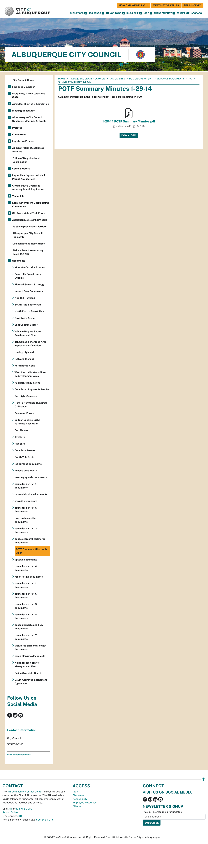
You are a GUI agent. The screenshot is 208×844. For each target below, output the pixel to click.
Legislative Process (23, 141)
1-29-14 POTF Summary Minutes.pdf (128, 121)
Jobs (146, 13)
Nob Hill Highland (25, 297)
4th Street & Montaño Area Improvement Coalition (30, 343)
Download (128, 135)
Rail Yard (20, 443)
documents (117, 78)
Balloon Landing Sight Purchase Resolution (27, 421)
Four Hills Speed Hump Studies (28, 276)
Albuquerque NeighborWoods (29, 219)
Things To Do (114, 13)
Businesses (76, 13)
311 (10, 808)
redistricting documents (29, 576)
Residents (94, 13)
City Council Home (23, 80)
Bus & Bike (132, 13)
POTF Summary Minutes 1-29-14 (31, 551)
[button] (183, 13)
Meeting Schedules (23, 110)
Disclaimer (79, 795)
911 (20, 816)
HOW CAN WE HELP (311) (133, 5)
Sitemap (77, 806)
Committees (19, 134)
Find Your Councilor (23, 86)
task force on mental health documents (30, 647)
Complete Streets (25, 450)
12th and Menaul (24, 358)
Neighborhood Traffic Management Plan (27, 664)
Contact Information (22, 730)
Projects (17, 127)
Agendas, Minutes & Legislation (30, 103)
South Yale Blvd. (24, 457)
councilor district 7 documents (26, 637)
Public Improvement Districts (29, 226)
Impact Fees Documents (29, 291)
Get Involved (192, 5)
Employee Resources (85, 802)
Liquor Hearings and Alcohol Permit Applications (28, 177)
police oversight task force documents (157, 78)
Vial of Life (18, 196)
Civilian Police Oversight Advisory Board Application (28, 187)
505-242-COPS (45, 819)
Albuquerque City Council (87, 78)
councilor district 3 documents (26, 530)
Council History (21, 168)
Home (61, 78)
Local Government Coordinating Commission (30, 204)
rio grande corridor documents (26, 520)
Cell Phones (21, 430)
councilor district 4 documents (26, 568)
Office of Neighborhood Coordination (26, 160)
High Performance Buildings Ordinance (31, 404)
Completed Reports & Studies (32, 389)
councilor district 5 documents (26, 509)
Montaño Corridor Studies (30, 267)
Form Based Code (25, 365)
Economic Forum (24, 413)
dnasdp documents (26, 470)
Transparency (163, 13)
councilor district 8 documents (26, 616)
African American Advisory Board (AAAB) (27, 252)
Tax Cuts (20, 437)
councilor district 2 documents (26, 585)
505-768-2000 (23, 808)
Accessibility (80, 798)
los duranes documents (28, 463)
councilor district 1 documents (25, 486)
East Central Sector (26, 324)
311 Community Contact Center (24, 791)
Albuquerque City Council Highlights (27, 235)
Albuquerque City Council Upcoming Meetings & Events (29, 119)
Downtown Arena (25, 318)
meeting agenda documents (31, 477)
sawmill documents (26, 501)
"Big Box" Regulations (27, 382)
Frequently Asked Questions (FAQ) (28, 95)
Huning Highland (24, 352)
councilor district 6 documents (26, 595)
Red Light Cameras (26, 396)
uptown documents (26, 559)
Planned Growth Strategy (29, 284)
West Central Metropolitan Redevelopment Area (30, 374)
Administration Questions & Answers (28, 149)
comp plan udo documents (30, 656)
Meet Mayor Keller (166, 5)
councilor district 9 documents (26, 606)
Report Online (10, 812)
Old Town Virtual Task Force (28, 213)
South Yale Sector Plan (28, 304)
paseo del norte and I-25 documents (29, 626)
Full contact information (19, 754)
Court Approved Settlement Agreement (31, 681)
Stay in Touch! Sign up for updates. (162, 811)
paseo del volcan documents (31, 494)
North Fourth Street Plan (29, 311)
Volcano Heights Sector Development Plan (28, 333)
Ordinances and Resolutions (28, 243)
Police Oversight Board (28, 673)
